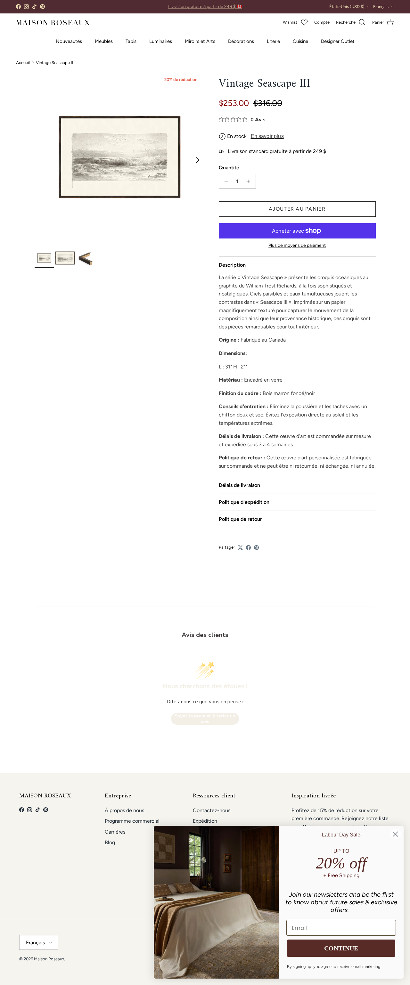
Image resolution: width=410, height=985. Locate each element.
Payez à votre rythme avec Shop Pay (205, 7)
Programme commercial (132, 821)
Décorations (241, 41)
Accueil (23, 62)
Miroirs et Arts (200, 41)
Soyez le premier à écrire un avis (205, 719)
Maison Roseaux (49, 959)
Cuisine (300, 41)
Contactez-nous (211, 810)
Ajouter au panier (297, 209)
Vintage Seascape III (55, 62)
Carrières (115, 832)
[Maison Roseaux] (53, 22)
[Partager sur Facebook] (248, 547)
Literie (273, 41)
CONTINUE (341, 948)
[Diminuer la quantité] (224, 181)
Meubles (104, 41)
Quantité (229, 168)
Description (232, 265)
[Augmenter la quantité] (250, 181)
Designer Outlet (338, 41)
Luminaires (160, 41)
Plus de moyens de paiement (297, 245)
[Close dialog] (395, 834)
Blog (110, 842)
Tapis (131, 41)
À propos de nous (124, 810)
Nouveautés (69, 41)
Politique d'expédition (244, 502)
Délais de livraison (239, 485)
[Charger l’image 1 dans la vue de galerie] (120, 157)
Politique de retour (240, 519)
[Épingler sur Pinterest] (256, 547)
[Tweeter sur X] (240, 547)
